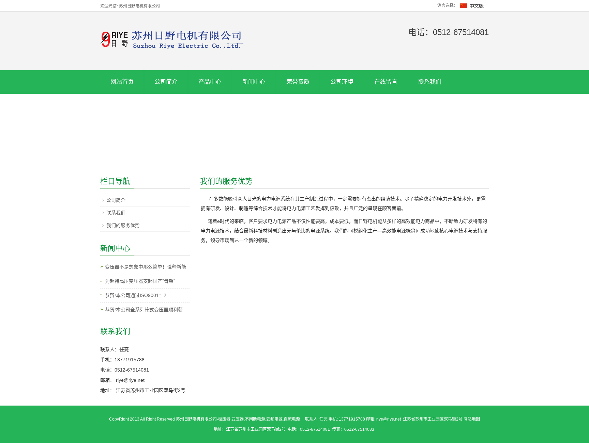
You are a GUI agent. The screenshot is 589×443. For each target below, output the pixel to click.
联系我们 (429, 82)
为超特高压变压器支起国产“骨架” (140, 281)
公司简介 (166, 82)
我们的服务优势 (123, 225)
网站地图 (472, 419)
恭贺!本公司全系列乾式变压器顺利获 (144, 309)
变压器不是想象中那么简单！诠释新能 (145, 266)
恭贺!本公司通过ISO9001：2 (135, 295)
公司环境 (341, 82)
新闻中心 (254, 82)
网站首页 (122, 82)
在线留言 (385, 82)
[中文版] (472, 5)
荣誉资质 (297, 82)
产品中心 (210, 82)
